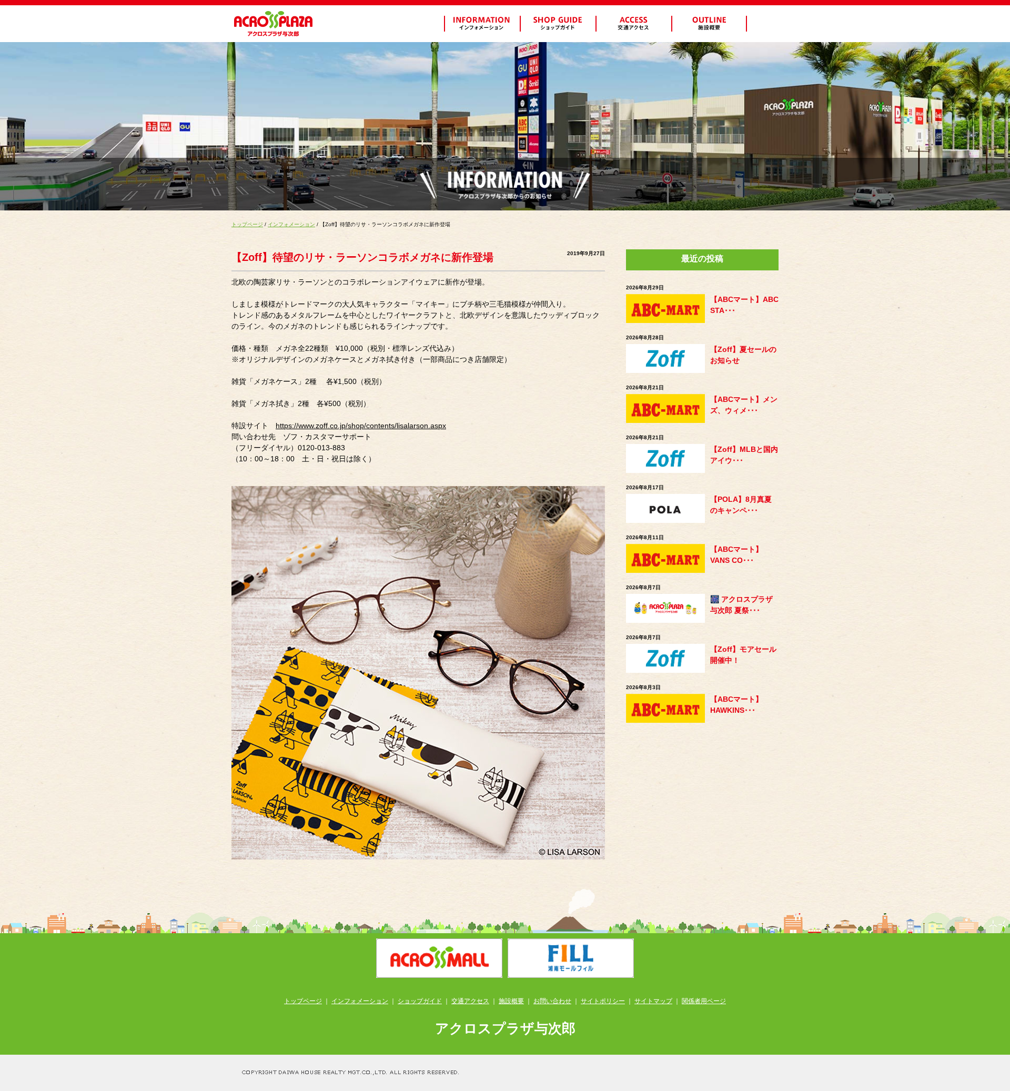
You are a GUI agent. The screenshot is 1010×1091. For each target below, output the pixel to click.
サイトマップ (653, 1001)
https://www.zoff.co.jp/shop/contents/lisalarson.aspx (361, 425)
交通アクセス (470, 1001)
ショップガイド (420, 1001)
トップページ (247, 224)
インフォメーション (291, 224)
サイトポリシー (603, 1001)
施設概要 (511, 1001)
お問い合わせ (552, 1001)
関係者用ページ (704, 1001)
